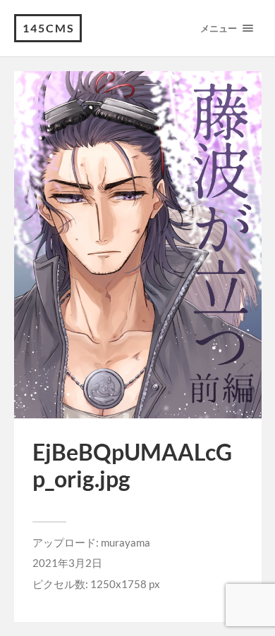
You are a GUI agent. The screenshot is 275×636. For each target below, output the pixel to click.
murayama (125, 542)
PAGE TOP (255, 603)
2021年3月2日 (67, 562)
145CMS (49, 28)
